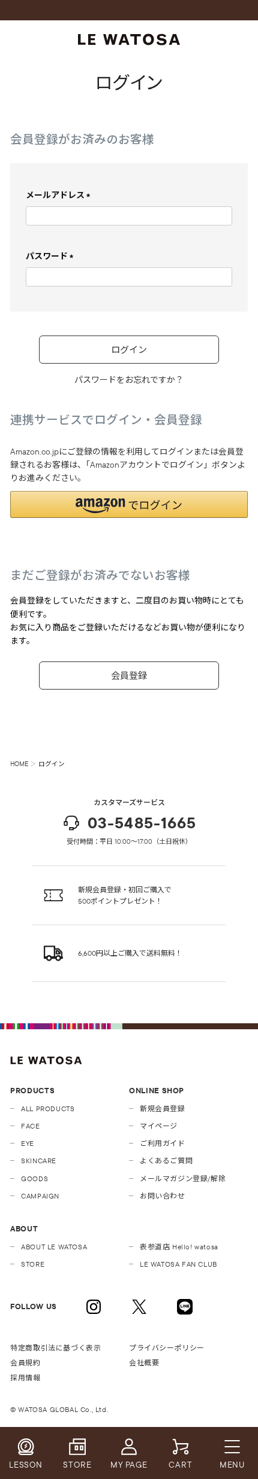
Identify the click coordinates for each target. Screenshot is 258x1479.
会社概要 (144, 1362)
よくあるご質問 (166, 1160)
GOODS (34, 1178)
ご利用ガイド (162, 1143)
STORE (32, 1264)
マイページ (159, 1125)
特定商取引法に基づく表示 (55, 1347)
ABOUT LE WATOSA (54, 1246)
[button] (129, 504)
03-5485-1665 (142, 822)
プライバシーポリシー (167, 1347)
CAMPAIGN (40, 1195)
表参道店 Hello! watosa (179, 1246)
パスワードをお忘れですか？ (129, 379)
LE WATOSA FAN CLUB (178, 1264)
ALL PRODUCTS (47, 1108)
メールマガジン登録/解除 (183, 1178)
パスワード (52, 256)
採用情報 (25, 1377)
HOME (19, 764)
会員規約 (25, 1362)
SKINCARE (38, 1160)
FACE (30, 1125)
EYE (27, 1143)
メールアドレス (60, 195)
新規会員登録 (162, 1108)
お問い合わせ (162, 1195)
